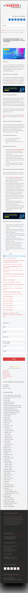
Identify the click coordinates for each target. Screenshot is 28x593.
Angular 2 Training (8, 462)
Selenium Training (7, 449)
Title (4, 256)
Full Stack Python (7, 398)
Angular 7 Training (8, 467)
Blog (8, 313)
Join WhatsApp (6, 384)
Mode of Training (6, 342)
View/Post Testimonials (7, 376)
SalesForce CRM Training (8, 484)
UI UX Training (6, 459)
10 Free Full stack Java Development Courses (11, 291)
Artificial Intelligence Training (9, 471)
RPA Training (6, 488)
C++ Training (6, 424)
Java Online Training (9, 444)
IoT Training (6, 483)
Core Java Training (8, 429)
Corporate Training (6, 373)
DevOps (14, 579)
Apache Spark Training (8, 474)
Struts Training (7, 440)
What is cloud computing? (8, 296)
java (16, 314)
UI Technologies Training (8, 457)
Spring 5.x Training (8, 435)
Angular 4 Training (8, 464)
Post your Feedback (6, 375)
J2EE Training (7, 434)
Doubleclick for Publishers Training (10, 503)
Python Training (7, 476)
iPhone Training (7, 417)
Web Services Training (9, 439)
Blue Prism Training (8, 489)
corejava (10, 314)
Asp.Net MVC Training (8, 420)
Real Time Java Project (9, 498)
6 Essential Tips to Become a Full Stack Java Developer (13, 274)
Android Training (7, 415)
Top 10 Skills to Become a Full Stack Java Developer (12, 264)
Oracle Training (7, 446)
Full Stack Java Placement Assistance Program (12, 405)
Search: (10, 253)
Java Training (6, 427)
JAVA (9, 579)
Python (5, 579)
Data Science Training (8, 469)
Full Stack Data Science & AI (9, 402)
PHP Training (6, 452)
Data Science (19, 579)
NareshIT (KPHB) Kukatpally (9, 506)
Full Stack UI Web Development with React (11, 410)
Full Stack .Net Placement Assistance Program (12, 395)
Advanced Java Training (9, 430)
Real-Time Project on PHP (9, 499)
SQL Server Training (7, 447)
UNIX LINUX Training (8, 451)
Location (5, 346)
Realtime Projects (7, 496)
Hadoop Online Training (8, 478)
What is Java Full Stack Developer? (9, 258)
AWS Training (6, 481)
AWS (11, 579)
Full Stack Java (12, 313)
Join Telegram (5, 386)
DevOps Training (7, 479)
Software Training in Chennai (9, 501)
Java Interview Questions (10, 538)
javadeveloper (20, 314)
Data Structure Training (8, 425)
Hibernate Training (8, 432)
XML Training (7, 442)
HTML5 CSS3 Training (8, 454)
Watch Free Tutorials (7, 388)
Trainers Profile (6, 370)
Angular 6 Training (8, 466)
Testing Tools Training (8, 504)
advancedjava (5, 314)
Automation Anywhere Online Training (12, 493)
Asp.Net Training (7, 419)
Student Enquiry (6, 372)
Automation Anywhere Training (10, 491)
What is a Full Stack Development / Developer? (11, 282)
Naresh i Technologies (12, 9)
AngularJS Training (7, 461)
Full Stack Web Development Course (10, 408)
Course (5, 351)
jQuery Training (7, 456)
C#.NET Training (7, 422)
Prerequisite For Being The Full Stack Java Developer (13, 294)
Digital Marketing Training (9, 486)
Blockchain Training (7, 494)
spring (4, 316)
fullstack (13, 314)
